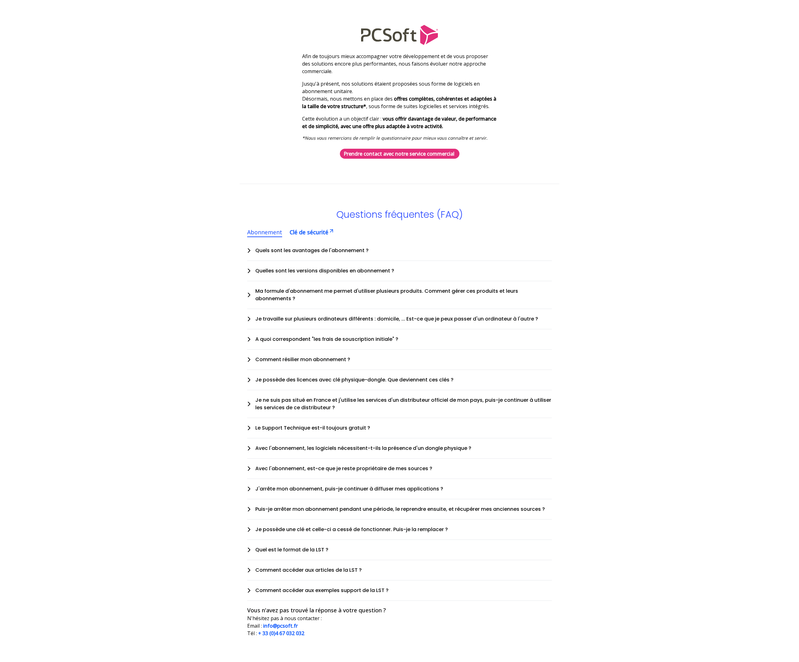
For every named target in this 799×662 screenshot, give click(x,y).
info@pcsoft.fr (280, 625)
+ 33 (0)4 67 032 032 (281, 633)
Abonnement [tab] (264, 232)
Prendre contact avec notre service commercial (399, 153)
